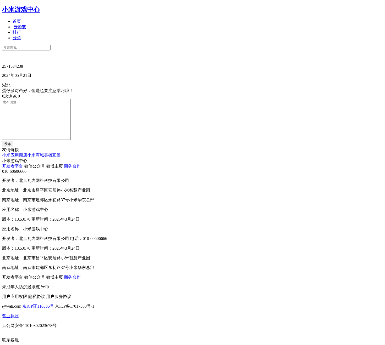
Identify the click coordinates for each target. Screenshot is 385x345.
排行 (17, 32)
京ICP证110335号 (38, 306)
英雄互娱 (52, 155)
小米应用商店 (14, 155)
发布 (7, 144)
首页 (17, 21)
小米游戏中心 (21, 9)
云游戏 (20, 27)
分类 (17, 38)
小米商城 (35, 155)
